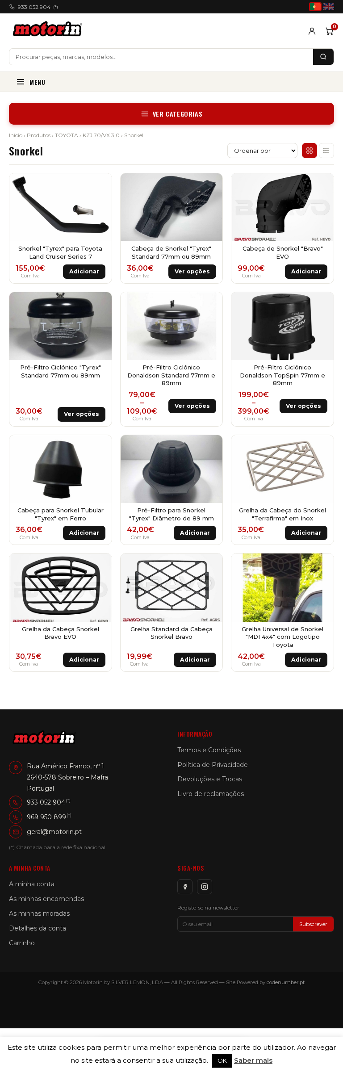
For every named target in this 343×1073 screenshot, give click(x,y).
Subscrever (313, 924)
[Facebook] (184, 886)
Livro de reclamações (210, 794)
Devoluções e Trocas (209, 779)
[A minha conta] (312, 31)
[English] (328, 6)
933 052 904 (38, 7)
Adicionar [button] (84, 271)
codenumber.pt (286, 982)
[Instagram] (204, 886)
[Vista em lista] (326, 150)
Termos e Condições (209, 750)
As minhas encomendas (46, 899)
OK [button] (222, 1060)
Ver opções (192, 271)
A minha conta (31, 884)
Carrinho (22, 943)
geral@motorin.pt (54, 832)
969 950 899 (46, 817)
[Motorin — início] (49, 31)
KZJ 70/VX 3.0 (101, 135)
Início (15, 135)
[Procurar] (323, 57)
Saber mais (253, 1060)
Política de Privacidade (212, 765)
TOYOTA (66, 135)
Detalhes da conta (37, 928)
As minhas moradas (39, 914)
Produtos (38, 135)
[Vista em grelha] (309, 150)
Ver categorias (177, 113)
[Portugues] (315, 6)
